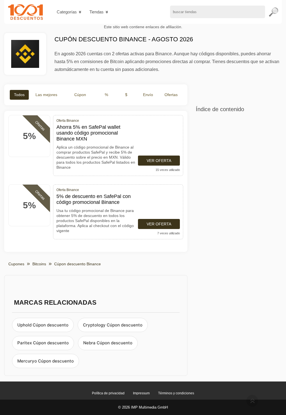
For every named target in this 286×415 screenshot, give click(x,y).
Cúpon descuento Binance (77, 264)
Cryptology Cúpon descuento (112, 325)
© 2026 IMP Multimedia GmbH (143, 407)
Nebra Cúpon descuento (107, 342)
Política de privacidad (108, 393)
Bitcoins (39, 264)
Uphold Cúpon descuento (42, 325)
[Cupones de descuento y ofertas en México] (25, 12)
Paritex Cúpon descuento (43, 342)
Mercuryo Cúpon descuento (45, 361)
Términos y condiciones (176, 393)
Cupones (16, 264)
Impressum (141, 393)
